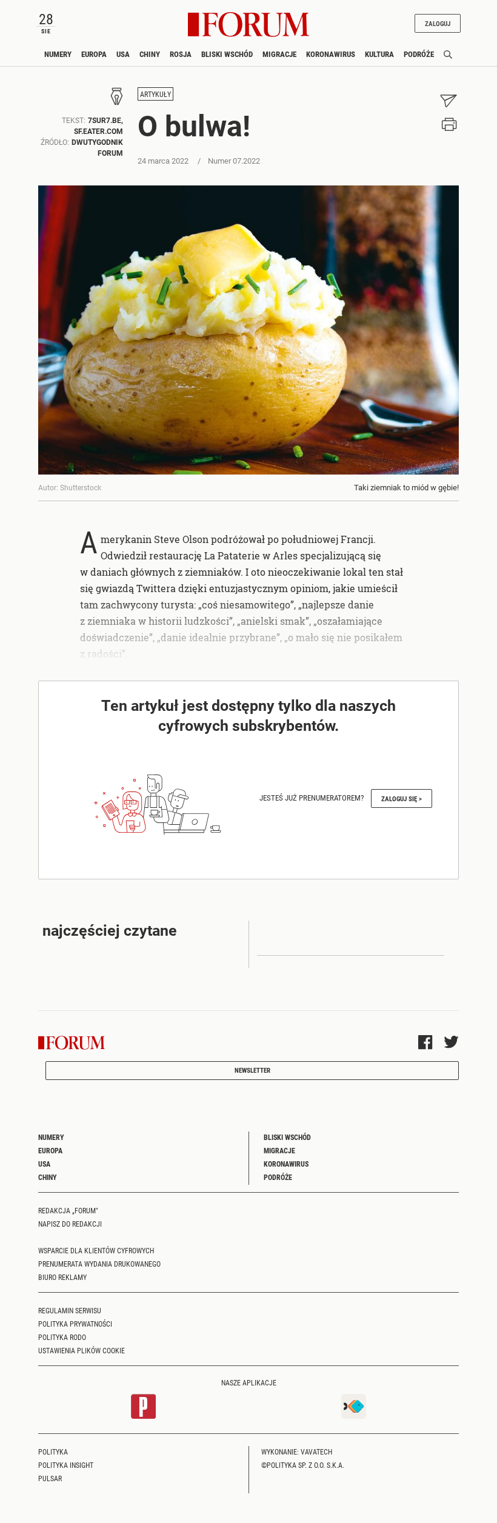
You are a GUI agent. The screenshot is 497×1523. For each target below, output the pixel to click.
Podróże (419, 53)
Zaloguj (437, 23)
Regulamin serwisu (69, 1310)
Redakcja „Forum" (68, 1210)
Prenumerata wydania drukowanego (99, 1263)
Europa (94, 53)
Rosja (181, 53)
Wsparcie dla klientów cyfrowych (96, 1250)
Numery (58, 53)
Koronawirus (330, 53)
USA (123, 53)
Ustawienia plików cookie (81, 1350)
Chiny (149, 53)
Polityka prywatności (75, 1323)
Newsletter (252, 1070)
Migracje (279, 53)
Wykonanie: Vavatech (296, 1451)
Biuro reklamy (62, 1277)
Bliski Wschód (227, 53)
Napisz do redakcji (70, 1223)
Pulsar (50, 1478)
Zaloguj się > (401, 798)
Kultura (379, 53)
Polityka (53, 1451)
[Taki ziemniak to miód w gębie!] (248, 330)
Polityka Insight (65, 1465)
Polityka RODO (62, 1337)
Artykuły (155, 94)
